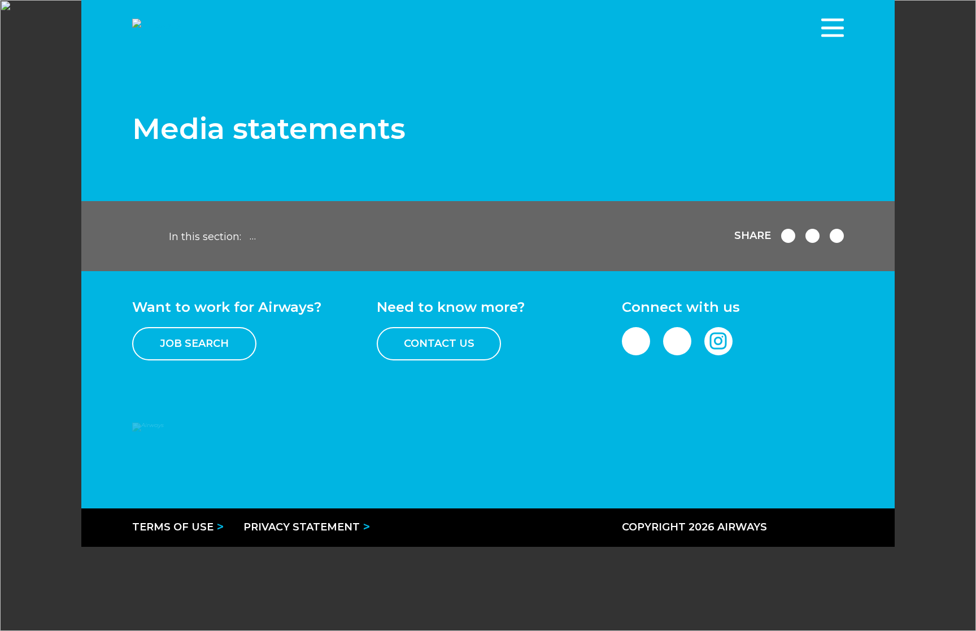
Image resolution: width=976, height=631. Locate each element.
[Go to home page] (143, 236)
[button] (832, 28)
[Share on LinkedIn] (812, 236)
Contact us (439, 343)
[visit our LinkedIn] (677, 341)
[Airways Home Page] (208, 28)
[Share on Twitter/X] (837, 236)
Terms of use (172, 527)
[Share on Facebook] (788, 236)
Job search (194, 343)
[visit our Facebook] (636, 341)
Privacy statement (301, 527)
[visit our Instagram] (718, 341)
